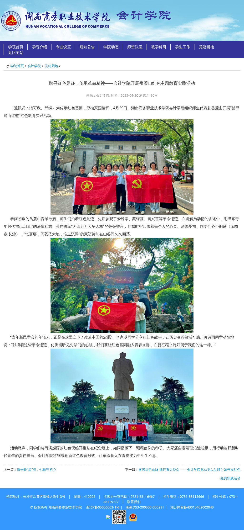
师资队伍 (134, 46)
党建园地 (206, 46)
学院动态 (111, 46)
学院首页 (15, 46)
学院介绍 (39, 46)
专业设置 (63, 46)
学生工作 (182, 46)
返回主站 (15, 52)
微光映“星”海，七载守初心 (36, 469)
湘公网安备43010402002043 (192, 507)
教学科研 (158, 46)
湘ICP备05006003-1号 (103, 507)
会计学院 (34, 66)
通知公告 (87, 46)
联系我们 (134, 501)
